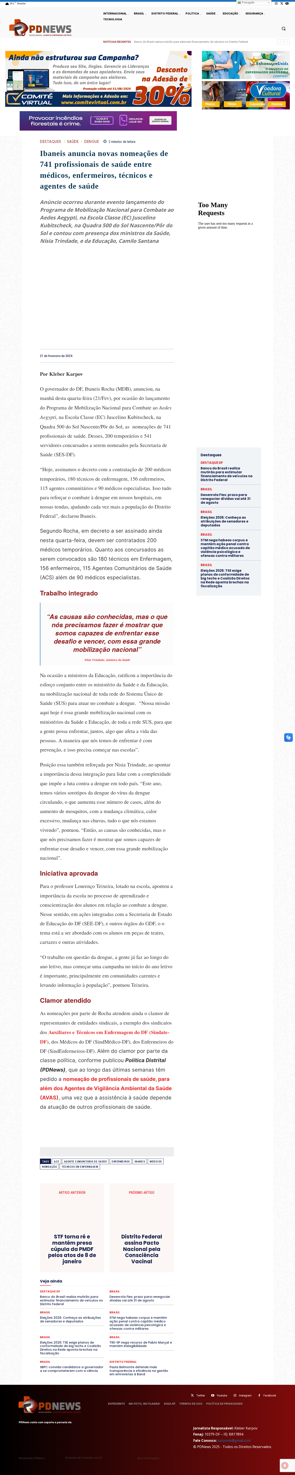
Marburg (147, 1280)
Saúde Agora (95, 1299)
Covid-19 (89, 1257)
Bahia (110, 1249)
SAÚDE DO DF (116, 1299)
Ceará (137, 1249)
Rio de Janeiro (80, 1296)
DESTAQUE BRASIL (112, 1261)
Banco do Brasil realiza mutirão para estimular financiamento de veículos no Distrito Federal (191, 41)
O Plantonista (60, 1288)
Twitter (201, 1395)
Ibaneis (140, 1161)
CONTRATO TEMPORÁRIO (63, 1257)
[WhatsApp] (159, 355)
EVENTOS (108, 1272)
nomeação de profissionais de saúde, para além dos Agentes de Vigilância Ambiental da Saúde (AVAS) (106, 1088)
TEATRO (71, 1303)
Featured (145, 1272)
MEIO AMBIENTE (93, 1284)
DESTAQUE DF (137, 1261)
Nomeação (49, 1166)
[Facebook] (129, 355)
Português (248, 2)
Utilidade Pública (146, 1303)
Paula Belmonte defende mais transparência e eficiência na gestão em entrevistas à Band (138, 1371)
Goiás (106, 1276)
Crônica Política (110, 1257)
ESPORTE (75, 1272)
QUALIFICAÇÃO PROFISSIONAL (154, 1292)
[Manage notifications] (284, 1465)
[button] (283, 28)
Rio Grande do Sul (106, 1296)
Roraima (127, 1296)
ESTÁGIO (91, 1272)
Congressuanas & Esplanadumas (153, 1253)
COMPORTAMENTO (80, 1253)
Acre (64, 1249)
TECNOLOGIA (90, 1303)
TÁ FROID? (55, 1303)
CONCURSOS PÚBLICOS (112, 1253)
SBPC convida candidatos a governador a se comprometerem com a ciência (71, 1369)
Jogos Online (70, 1280)
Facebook (269, 1395)
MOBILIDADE (137, 1284)
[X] (281, 3)
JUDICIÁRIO (91, 1280)
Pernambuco (155, 1288)
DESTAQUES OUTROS (132, 1265)
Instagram (245, 1395)
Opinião (79, 1288)
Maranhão (130, 1280)
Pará (110, 1288)
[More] (169, 355)
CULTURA (147, 1257)
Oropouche (96, 1288)
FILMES (93, 1276)
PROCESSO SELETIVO (90, 1292)
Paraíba (123, 1288)
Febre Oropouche (72, 1276)
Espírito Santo (55, 1272)
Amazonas (95, 1249)
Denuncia (89, 1261)
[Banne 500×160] (246, 65)
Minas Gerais (116, 1284)
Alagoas (78, 1249)
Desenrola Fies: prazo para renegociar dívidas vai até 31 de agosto (226, 499)
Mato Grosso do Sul (65, 1284)
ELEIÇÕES (92, 1268)
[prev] (280, 41)
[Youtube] (287, 3)
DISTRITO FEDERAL (123, 1361)
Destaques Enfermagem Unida (95, 1265)
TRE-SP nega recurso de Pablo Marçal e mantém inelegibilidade (140, 1344)
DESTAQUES (50, 142)
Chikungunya (154, 1249)
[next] (287, 41)
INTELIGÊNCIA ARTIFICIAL (131, 1276)
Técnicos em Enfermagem (80, 1166)
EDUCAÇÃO (73, 1268)
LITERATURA (111, 1280)
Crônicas (130, 1257)
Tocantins (125, 1303)
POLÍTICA (65, 1292)
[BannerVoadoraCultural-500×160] (246, 95)
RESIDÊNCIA (59, 1296)
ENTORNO (152, 1268)
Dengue (91, 142)
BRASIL (123, 1249)
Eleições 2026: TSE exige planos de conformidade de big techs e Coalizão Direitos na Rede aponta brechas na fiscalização (70, 1347)
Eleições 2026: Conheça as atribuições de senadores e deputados (70, 1319)
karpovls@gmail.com (234, 1440)
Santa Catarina (146, 1296)
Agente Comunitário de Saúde (85, 1161)
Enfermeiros (121, 1161)
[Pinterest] (149, 355)
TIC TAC (109, 1303)
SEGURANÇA (138, 1299)
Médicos (156, 1161)
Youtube (222, 1395)
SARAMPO (61, 1299)
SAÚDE (73, 142)
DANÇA (59, 1261)
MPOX (154, 1284)
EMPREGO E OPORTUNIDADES (122, 1268)
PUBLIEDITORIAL (119, 1292)
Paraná (137, 1288)
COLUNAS (56, 1253)
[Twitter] (192, 1395)
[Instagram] (276, 3)
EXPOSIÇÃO (127, 1272)
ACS (56, 1161)
